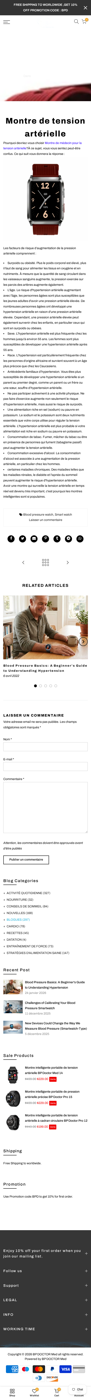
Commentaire (13, 779)
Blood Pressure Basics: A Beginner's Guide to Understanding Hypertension (55, 985)
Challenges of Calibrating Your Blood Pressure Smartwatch (50, 1005)
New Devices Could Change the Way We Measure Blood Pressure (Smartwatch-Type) (56, 1026)
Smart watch (63, 514)
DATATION (16, 939)
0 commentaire (57, 76)
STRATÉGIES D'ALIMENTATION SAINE (38, 953)
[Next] (83, 641)
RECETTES (18, 933)
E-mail (8, 759)
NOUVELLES (20, 913)
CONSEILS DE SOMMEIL (27, 906)
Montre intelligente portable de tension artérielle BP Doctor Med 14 (51, 1070)
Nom (7, 739)
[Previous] (8, 641)
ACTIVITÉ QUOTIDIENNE (28, 893)
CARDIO (16, 926)
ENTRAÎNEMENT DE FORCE (30, 946)
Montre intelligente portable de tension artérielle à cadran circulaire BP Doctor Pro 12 (56, 1118)
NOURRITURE (20, 899)
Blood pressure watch (38, 514)
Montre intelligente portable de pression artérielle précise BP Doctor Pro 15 (52, 1094)
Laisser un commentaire (45, 520)
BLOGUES (38, 76)
